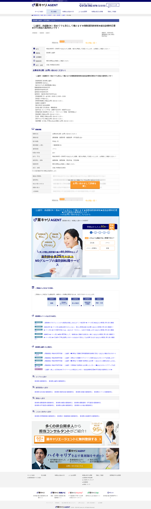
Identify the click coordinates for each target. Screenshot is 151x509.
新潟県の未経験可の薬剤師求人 (90, 416)
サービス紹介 (39, 11)
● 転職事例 (85, 482)
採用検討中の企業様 (115, 475)
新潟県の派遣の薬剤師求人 (84, 392)
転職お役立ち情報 (97, 11)
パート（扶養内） (92, 248)
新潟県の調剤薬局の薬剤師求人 (44, 402)
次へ (99, 271)
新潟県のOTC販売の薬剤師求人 (44, 405)
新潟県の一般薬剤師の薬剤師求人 (67, 416)
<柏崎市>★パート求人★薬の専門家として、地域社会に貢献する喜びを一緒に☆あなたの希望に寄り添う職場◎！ (79, 334)
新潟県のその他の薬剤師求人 (84, 405)
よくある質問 (83, 11)
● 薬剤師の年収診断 (87, 477)
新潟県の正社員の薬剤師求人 (44, 392)
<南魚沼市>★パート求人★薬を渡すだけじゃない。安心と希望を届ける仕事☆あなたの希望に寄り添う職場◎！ (79, 327)
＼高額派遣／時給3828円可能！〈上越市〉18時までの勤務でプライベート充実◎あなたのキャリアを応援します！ (79, 358)
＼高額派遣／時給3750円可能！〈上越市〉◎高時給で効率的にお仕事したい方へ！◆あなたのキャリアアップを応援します (75, 365)
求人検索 (53, 11)
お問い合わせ (81, 502)
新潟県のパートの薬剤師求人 (103, 392)
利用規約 (57, 502)
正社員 (92, 243)
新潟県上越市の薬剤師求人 (57, 381)
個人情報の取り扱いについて (69, 502)
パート (107, 243)
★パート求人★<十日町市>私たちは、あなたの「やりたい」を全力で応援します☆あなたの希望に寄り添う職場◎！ (74, 330)
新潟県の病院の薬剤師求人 (64, 402)
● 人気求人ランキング (88, 479)
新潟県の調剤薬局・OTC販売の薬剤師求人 (87, 402)
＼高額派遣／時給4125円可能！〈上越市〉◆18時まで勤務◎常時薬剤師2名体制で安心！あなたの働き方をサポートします (75, 354)
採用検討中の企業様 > (112, 5)
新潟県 (58, 15)
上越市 (63, 15)
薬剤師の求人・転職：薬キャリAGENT (42, 15)
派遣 (107, 248)
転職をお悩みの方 (68, 11)
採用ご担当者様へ (91, 502)
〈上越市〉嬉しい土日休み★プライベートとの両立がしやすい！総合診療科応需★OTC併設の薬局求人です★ (78, 369)
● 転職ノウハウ (86, 484)
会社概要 (100, 502)
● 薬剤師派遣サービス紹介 (34, 477)
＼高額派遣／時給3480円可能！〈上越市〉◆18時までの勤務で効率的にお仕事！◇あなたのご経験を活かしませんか (75, 361)
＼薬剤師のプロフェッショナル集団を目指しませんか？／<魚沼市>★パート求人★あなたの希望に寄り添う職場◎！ (74, 323)
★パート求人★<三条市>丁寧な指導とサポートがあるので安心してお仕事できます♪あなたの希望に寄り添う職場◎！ (74, 338)
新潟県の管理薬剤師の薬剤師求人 (45, 416)
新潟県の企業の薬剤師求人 (64, 405)
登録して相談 (112, 11)
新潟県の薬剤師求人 (41, 381)
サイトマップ (49, 502)
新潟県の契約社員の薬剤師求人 (64, 392)
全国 (54, 15)
